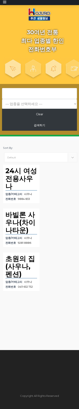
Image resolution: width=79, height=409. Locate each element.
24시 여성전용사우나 (21, 178)
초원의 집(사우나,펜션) (20, 266)
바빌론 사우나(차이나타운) (20, 222)
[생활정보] (39, 14)
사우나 (28, 194)
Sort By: (8, 147)
